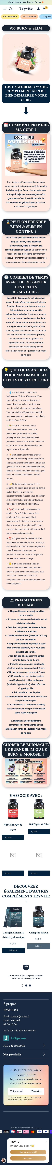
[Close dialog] (47, 562)
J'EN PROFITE (26, 595)
